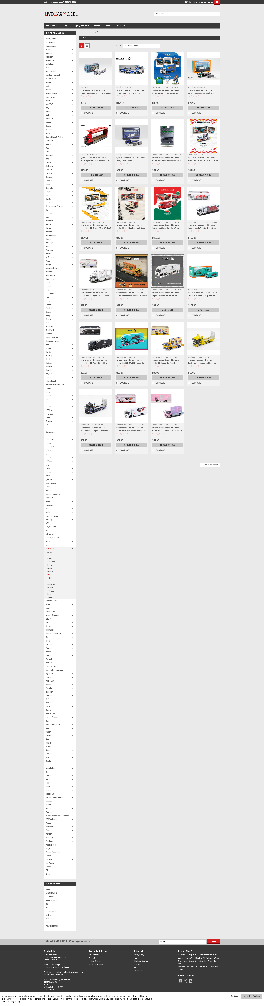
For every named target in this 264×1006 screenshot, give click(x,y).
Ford (47, 297)
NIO (47, 622)
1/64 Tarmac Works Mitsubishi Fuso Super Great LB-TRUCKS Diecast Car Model (130, 363)
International (51, 381)
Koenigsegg (50, 432)
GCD (117, 87)
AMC (48, 68)
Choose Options (95, 108)
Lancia (48, 443)
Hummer (49, 366)
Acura (48, 49)
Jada (48, 922)
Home (81, 32)
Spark (48, 889)
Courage (49, 213)
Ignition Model (51, 911)
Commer (49, 202)
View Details (167, 310)
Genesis (49, 319)
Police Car (50, 681)
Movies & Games (52, 615)
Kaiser (48, 417)
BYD (47, 159)
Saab (48, 728)
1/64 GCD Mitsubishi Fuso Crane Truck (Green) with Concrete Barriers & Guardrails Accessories (202, 93)
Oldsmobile (50, 630)
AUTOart (49, 915)
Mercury (49, 519)
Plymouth (49, 673)
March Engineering (53, 494)
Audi (47, 86)
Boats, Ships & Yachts (54, 137)
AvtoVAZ (49, 104)
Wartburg (49, 841)
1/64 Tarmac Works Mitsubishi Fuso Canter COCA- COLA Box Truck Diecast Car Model (131, 228)
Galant (49, 578)
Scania (48, 743)
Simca (48, 757)
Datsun (48, 228)
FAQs (108, 25)
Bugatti (48, 144)
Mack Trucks (51, 483)
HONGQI (49, 355)
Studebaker (50, 768)
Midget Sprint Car (52, 538)
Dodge (48, 264)
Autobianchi (50, 97)
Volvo (48, 830)
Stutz (48, 772)
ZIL (47, 870)
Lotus (48, 468)
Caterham (49, 173)
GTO (49, 581)
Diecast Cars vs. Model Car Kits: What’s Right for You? (198, 958)
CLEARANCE (51, 42)
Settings (234, 996)
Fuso (49, 575)
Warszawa (50, 837)
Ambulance (50, 64)
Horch (48, 359)
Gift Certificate (191, 2)
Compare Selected (210, 465)
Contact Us (120, 25)
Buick (48, 148)
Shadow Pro (85, 87)
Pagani (48, 648)
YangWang (50, 863)
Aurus (48, 100)
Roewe (48, 710)
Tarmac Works (157, 87)
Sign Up (210, 2)
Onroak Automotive (53, 633)
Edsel (48, 283)
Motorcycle (50, 612)
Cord (48, 210)
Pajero (49, 594)
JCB (47, 399)
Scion (48, 750)
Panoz (48, 652)
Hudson (49, 363)
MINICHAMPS (51, 893)
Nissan (48, 626)
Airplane (49, 53)
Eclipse (50, 568)
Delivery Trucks (51, 235)
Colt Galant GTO (53, 562)
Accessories (51, 46)
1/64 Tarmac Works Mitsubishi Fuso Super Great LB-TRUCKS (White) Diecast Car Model (165, 295)
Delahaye (49, 242)
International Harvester (55, 385)
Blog (65, 25)
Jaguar (48, 395)
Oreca (48, 641)
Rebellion (49, 692)
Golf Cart (49, 326)
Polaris (48, 677)
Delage (48, 239)
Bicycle (48, 126)
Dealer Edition (51, 900)
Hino (47, 344)
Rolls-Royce (50, 714)
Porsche (49, 688)
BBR (47, 904)
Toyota (48, 790)
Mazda (48, 508)
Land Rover (50, 446)
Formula (49, 304)
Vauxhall (49, 812)
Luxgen (48, 472)
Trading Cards (51, 794)
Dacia (48, 217)
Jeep (48, 403)
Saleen (48, 732)
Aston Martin (51, 71)
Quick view (95, 83)
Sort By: (119, 46)
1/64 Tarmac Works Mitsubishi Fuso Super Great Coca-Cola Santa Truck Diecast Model (166, 228)
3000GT (50, 552)
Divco (48, 261)
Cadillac (49, 162)
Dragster (49, 272)
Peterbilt (49, 659)
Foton (48, 301)
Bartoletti (49, 119)
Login (201, 2)
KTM (47, 428)
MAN (48, 487)
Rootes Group (51, 717)
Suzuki (48, 779)
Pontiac (49, 684)
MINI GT (49, 918)
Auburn (48, 82)
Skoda (48, 761)
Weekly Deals (51, 38)
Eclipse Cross (52, 571)
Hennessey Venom (53, 341)
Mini (47, 545)
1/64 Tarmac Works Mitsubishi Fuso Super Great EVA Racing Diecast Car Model (202, 228)
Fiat (47, 290)
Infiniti (48, 377)
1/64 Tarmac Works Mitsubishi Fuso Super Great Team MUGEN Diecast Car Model (131, 430)
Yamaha (49, 859)
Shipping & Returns (80, 25)
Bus (47, 151)
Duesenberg (50, 279)
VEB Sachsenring (52, 819)
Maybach (49, 505)
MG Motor (50, 534)
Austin (48, 89)
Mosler (48, 608)
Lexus (48, 454)
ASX (48, 555)
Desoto (49, 253)
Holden (48, 348)
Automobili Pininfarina (54, 670)
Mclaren (49, 512)
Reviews (97, 25)
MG (47, 530)
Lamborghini (50, 439)
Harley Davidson (52, 337)
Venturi (48, 823)
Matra (48, 501)
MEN (47, 523)
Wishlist (92, 958)
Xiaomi (48, 856)
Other (48, 874)
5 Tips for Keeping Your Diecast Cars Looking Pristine (198, 955)
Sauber (48, 739)
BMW (48, 133)
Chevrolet (49, 188)
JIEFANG (49, 410)
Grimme (49, 334)
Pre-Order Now (132, 108)
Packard (49, 644)
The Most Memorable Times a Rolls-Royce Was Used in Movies (198, 968)
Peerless (49, 655)
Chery (48, 184)
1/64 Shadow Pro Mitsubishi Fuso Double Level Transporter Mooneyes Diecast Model (202, 363)
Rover (48, 721)
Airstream (49, 57)
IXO (47, 907)
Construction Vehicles (54, 206)
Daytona (49, 232)
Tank (47, 783)
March (48, 490)
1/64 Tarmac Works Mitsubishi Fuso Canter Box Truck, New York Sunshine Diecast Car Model (166, 160)
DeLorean (49, 250)
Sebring (49, 754)
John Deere (50, 414)
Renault (49, 695)
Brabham (49, 140)
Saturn (48, 735)
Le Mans (49, 450)
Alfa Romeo (50, 60)
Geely (48, 315)
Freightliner (50, 308)
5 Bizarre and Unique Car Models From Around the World (197, 962)
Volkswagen (51, 826)
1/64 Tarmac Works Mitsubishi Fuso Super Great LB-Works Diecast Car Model (94, 363)
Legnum (50, 588)
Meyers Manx (51, 527)
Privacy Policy (52, 25)
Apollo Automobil (53, 75)
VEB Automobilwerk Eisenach (57, 816)
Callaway (49, 166)
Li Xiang (49, 461)
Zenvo (48, 867)
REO (47, 699)
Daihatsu (49, 221)
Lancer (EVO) (52, 584)
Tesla (48, 786)
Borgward (49, 155)
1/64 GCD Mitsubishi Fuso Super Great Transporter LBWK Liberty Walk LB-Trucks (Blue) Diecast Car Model (202, 295)
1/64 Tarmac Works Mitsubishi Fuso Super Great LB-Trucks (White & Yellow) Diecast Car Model (96, 228)
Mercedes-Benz (52, 516)
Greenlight (50, 896)
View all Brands (52, 926)
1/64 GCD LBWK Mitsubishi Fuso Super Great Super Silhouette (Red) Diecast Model (95, 160)
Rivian (48, 706)
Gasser (48, 312)
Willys (48, 848)
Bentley (49, 122)
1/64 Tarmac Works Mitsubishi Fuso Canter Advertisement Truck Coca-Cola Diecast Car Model (203, 160)
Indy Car (49, 374)
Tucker (48, 805)
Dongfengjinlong (52, 268)
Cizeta (48, 199)
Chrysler (49, 191)
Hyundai (49, 370)
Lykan (48, 476)
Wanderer (49, 834)
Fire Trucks (50, 293)
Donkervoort (51, 275)
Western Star (51, 845)
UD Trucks (49, 808)
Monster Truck (51, 601)
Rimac (48, 703)
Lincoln (48, 457)
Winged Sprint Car (53, 852)
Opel (47, 637)
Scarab (48, 746)
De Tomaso (50, 257)
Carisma (50, 559)
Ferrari (48, 286)
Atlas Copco (51, 79)
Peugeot (49, 663)
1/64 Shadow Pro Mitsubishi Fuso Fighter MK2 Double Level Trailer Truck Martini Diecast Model (96, 93)
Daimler (49, 224)
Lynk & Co (50, 479)
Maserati (49, 497)
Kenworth (49, 421)
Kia (47, 425)
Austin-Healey (51, 93)
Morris (48, 604)
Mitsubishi (50, 548)
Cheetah (49, 181)
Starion (50, 597)
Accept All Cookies (252, 996)
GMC (48, 323)
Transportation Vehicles (55, 797)
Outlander (50, 591)
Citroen (49, 195)
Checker (49, 177)
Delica (48, 246)
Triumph (49, 801)
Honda (48, 352)
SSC (47, 765)
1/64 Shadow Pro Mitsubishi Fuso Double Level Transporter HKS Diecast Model (95, 430)
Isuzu (48, 392)
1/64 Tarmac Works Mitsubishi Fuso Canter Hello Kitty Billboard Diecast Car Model (167, 430)
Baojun (48, 111)
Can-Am (49, 170)
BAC (47, 108)
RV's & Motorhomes (54, 724)
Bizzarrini (49, 130)
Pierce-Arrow (51, 666)
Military (48, 541)
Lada (48, 436)
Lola (47, 465)
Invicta (48, 388)
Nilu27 (48, 619)
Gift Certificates (95, 955)
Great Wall (50, 330)
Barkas (48, 115)
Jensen (48, 406)
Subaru (48, 775)
